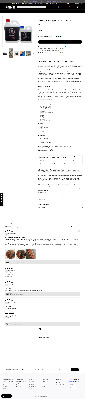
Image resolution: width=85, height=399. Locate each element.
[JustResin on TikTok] (63, 384)
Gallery (43, 386)
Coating (5, 11)
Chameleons (44, 147)
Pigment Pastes (66, 146)
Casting (12, 11)
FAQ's (30, 379)
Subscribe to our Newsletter (8, 379)
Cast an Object (45, 384)
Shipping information (43, 204)
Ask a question (41, 207)
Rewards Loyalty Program (8, 381)
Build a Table (45, 383)
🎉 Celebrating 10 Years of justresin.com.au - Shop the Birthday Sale (41, 1)
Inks (54, 147)
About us (5, 386)
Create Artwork (45, 381)
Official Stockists (6, 383)
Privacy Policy (19, 384)
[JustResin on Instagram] (56, 384)
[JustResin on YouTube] (60, 384)
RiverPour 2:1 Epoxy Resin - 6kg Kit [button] (16, 324)
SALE (38, 11)
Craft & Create (30, 11)
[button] (41, 58)
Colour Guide (32, 381)
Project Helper (45, 379)
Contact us (5, 388)
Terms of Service (19, 379)
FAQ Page (61, 197)
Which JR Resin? (32, 386)
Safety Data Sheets (20, 383)
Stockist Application (7, 384)
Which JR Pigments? (33, 384)
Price (39, 24)
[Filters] (71, 227)
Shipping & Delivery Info (21, 381)
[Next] (33, 53)
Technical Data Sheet (42, 199)
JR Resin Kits (31, 388)
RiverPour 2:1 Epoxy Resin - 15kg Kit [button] (16, 262)
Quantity (40, 30)
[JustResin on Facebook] (58, 384)
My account (5, 389)
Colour (20, 11)
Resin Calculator (32, 383)
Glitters (49, 147)
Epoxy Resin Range (33, 389)
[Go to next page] (47, 329)
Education (46, 11)
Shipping (44, 38)
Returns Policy (19, 386)
